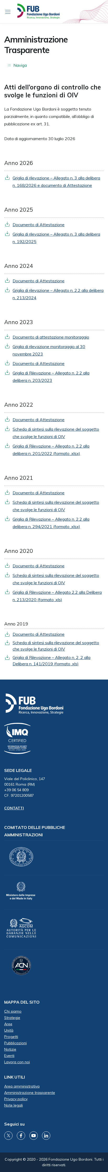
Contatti (14, 808)
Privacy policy (16, 1099)
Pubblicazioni (15, 1043)
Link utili (14, 1077)
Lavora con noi (17, 1062)
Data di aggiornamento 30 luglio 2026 (39, 138)
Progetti (11, 1036)
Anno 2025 (18, 209)
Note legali (13, 1105)
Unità (8, 1030)
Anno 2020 (18, 550)
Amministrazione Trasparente (36, 44)
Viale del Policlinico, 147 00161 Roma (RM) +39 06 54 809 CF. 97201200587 (24, 787)
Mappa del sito (22, 1002)
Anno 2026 (18, 162)
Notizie (10, 1049)
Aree (8, 1024)
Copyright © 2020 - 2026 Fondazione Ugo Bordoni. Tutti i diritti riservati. (54, 1162)
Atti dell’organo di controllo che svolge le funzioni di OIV (52, 91)
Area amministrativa (22, 1086)
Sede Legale (18, 770)
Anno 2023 (18, 322)
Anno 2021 (18, 477)
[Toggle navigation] (8, 11)
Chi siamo (12, 1011)
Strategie (12, 1017)
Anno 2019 (16, 624)
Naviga (20, 65)
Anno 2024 (18, 265)
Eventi (9, 1055)
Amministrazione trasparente (29, 1092)
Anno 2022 (18, 404)
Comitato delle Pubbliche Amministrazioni (34, 831)
